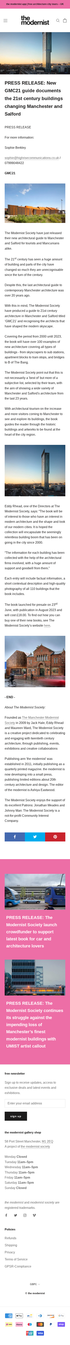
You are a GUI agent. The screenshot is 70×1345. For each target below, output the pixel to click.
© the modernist (35, 1293)
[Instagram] (24, 1215)
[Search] (58, 20)
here (47, 625)
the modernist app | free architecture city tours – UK (35, 4)
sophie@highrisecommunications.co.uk (32, 158)
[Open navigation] (5, 20)
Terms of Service (16, 1259)
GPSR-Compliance (18, 1266)
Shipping (11, 1245)
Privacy (10, 1252)
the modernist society (35, 1146)
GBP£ (33, 1284)
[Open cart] (64, 20)
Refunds (10, 1238)
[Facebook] (6, 1215)
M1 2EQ (47, 1141)
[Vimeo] (34, 1215)
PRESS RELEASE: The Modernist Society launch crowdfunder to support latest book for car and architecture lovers (31, 931)
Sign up (15, 1116)
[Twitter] (15, 1215)
